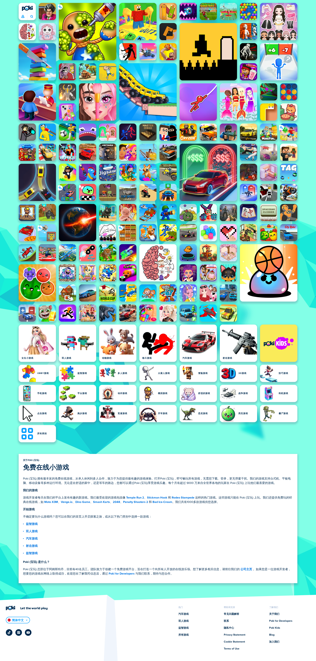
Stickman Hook (157, 497)
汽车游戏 (32, 538)
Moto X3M (51, 502)
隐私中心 (229, 628)
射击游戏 (32, 545)
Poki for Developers (122, 573)
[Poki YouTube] (28, 632)
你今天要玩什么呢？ (31, 16)
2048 (116, 502)
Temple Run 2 (135, 497)
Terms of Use (231, 648)
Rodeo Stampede (183, 497)
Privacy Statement (234, 635)
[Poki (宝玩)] (27, 8)
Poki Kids (274, 628)
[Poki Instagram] (18, 632)
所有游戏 (183, 635)
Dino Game (82, 502)
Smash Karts (101, 502)
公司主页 (246, 569)
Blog (271, 635)
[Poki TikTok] (9, 632)
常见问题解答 (231, 614)
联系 (226, 621)
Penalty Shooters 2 (135, 502)
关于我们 (274, 614)
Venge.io (66, 502)
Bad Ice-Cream (162, 502)
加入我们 (274, 642)
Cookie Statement (234, 642)
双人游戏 (32, 531)
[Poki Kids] (278, 343)
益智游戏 (32, 523)
